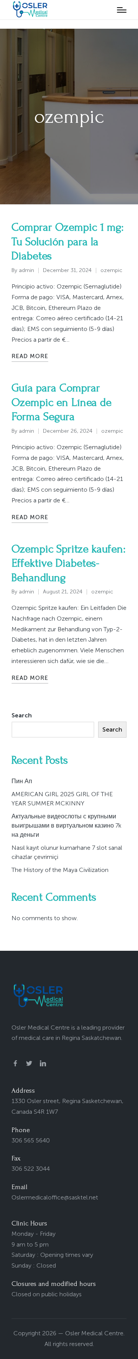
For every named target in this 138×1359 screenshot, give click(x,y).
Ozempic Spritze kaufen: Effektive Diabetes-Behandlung (68, 563)
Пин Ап (22, 781)
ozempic (111, 270)
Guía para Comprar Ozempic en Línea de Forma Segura (62, 402)
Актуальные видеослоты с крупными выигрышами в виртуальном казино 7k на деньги (67, 825)
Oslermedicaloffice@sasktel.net (55, 1197)
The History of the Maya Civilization (60, 869)
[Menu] (122, 10)
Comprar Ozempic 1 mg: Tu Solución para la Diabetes (67, 241)
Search (22, 715)
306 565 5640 (31, 1140)
